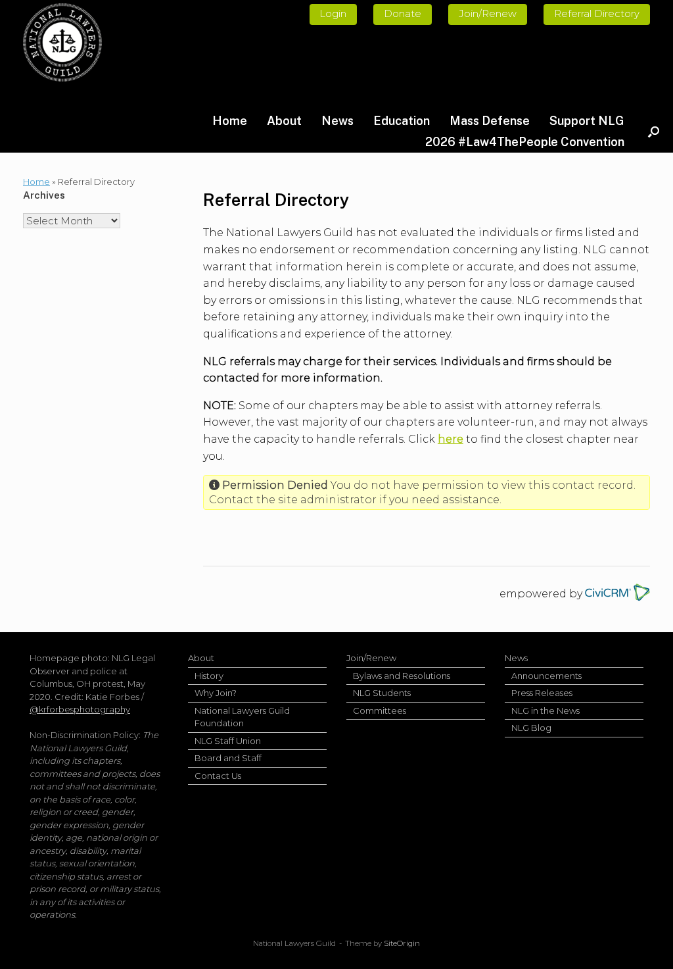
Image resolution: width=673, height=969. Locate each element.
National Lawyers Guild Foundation (242, 717)
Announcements (546, 675)
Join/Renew (371, 658)
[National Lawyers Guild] (62, 42)
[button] (653, 132)
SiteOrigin (402, 943)
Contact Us (218, 775)
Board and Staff (228, 758)
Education (401, 121)
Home (229, 121)
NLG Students (382, 692)
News (337, 121)
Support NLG (586, 121)
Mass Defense (490, 121)
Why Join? (216, 692)
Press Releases (541, 692)
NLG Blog (531, 727)
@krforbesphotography (80, 709)
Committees (379, 710)
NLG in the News (545, 710)
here (450, 439)
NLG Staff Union (228, 740)
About (284, 121)
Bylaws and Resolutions (401, 675)
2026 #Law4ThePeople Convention (524, 142)
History (209, 675)
